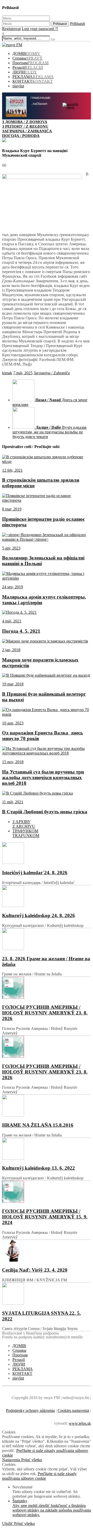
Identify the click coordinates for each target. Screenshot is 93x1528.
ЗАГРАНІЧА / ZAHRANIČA (27, 131)
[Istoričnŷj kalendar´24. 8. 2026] (46, 853)
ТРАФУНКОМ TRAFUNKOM (25, 833)
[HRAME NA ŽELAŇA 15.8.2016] (46, 1106)
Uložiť (8, 1523)
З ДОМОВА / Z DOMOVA (24, 121)
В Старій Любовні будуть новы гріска (44, 811)
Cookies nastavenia (73, 1410)
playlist (18, 86)
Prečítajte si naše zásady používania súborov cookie (39, 1475)
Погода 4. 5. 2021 (21, 631)
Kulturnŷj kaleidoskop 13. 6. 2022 (38, 1168)
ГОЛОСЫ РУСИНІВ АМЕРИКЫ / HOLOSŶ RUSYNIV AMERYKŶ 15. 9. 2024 (45, 1216)
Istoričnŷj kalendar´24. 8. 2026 (34, 872)
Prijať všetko (31, 1460)
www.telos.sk (80, 1423)
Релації (27, 67)
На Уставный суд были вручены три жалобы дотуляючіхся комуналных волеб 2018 (43, 777)
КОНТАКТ (32, 81)
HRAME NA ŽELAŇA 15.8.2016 (37, 1125)
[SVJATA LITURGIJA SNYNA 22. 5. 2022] (46, 1294)
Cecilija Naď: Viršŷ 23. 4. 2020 (34, 1270)
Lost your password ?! (40, 28)
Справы (27, 58)
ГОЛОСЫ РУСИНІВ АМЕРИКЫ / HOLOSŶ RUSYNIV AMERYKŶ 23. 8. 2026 (45, 1012)
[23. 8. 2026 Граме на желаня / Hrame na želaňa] (46, 939)
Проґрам (30, 63)
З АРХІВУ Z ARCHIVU (23, 823)
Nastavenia (11, 1460)
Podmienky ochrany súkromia (30, 1410)
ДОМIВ (26, 53)
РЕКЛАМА (33, 76)
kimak (7, 373)
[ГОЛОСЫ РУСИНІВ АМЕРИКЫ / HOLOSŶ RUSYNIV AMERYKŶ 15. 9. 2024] (46, 1192)
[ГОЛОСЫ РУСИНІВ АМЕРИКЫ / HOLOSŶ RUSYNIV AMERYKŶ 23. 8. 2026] (46, 988)
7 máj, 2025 (23, 373)
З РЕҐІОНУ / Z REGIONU (25, 126)
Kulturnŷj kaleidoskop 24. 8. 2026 (38, 915)
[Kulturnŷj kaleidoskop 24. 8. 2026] (46, 896)
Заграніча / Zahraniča (52, 373)
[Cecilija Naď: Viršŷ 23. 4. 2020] (46, 1251)
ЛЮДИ (24, 72)
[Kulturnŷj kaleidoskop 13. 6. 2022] (46, 1149)
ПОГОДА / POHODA (21, 135)
